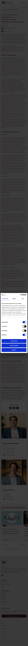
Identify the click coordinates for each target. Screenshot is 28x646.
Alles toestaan (14, 341)
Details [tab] (14, 298)
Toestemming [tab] (5, 298)
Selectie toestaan (14, 345)
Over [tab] (23, 298)
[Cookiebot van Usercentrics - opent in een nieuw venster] (20, 295)
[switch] (24, 326)
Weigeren (14, 350)
